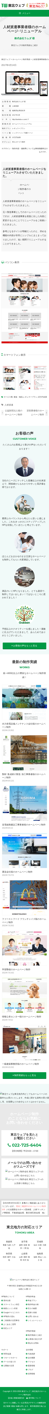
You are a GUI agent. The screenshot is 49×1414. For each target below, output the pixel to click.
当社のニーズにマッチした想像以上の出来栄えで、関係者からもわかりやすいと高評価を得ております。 (24, 483)
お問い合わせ (33, 1316)
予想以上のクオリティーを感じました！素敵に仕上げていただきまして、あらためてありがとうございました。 (24, 632)
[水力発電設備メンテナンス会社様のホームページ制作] (24, 718)
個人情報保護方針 (17, 1398)
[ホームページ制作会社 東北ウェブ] (24, 1280)
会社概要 (31, 1358)
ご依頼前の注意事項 (11, 1320)
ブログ (30, 1370)
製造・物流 (18, 397)
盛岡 (21, 1245)
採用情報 (31, 1374)
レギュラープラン (18, 128)
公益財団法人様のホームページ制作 (13, 412)
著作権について (34, 1398)
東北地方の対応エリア (24, 1227)
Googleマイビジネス (11, 1312)
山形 (21, 1257)
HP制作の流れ (9, 1316)
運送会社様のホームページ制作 (17, 872)
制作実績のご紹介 (35, 1335)
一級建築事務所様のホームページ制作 (20, 1064)
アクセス (31, 1362)
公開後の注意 (8, 1366)
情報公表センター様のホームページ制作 (21, 1016)
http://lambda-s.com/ (19, 119)
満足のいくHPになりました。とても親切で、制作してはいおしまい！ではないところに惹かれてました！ (24, 594)
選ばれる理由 (33, 1343)
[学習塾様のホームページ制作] (24, 963)
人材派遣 (8, 405)
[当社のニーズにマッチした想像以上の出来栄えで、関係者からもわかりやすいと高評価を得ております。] (24, 475)
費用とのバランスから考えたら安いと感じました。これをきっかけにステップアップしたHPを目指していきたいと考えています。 (24, 521)
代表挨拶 (31, 1354)
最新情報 (31, 1366)
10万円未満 (16, 137)
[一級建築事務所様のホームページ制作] (24, 1058)
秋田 (4, 1257)
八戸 (13, 1245)
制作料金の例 (33, 1304)
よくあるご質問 (9, 1324)
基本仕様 (6, 1300)
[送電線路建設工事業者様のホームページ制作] (24, 819)
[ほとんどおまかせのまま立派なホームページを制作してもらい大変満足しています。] (24, 550)
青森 (4, 1245)
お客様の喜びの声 (35, 1339)
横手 (9, 1257)
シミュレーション (35, 1320)
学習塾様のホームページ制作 (16, 969)
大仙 (13, 1257)
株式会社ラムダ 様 (19, 101)
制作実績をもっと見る (25, 1075)
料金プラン (32, 1300)
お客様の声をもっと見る (25, 645)
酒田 (25, 1257)
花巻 (25, 1245)
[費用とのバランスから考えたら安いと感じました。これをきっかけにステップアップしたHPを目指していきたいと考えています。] (24, 512)
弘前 (9, 1245)
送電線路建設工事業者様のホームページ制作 (24, 825)
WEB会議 (7, 1354)
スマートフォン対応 (11, 1304)
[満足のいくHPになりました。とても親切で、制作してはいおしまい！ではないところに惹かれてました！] (24, 585)
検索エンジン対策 (10, 1308)
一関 (24, 1248)
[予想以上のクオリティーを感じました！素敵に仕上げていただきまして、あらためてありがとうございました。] (24, 623)
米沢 (24, 1260)
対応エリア (7, 1328)
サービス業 (8, 397)
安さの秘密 (32, 1308)
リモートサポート (10, 1358)
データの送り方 (9, 1362)
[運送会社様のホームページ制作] (24, 866)
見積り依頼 (32, 1312)
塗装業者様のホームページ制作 (35, 412)
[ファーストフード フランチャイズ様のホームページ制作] (24, 913)
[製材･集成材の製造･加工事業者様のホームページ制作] (24, 768)
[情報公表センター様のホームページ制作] (24, 1011)
